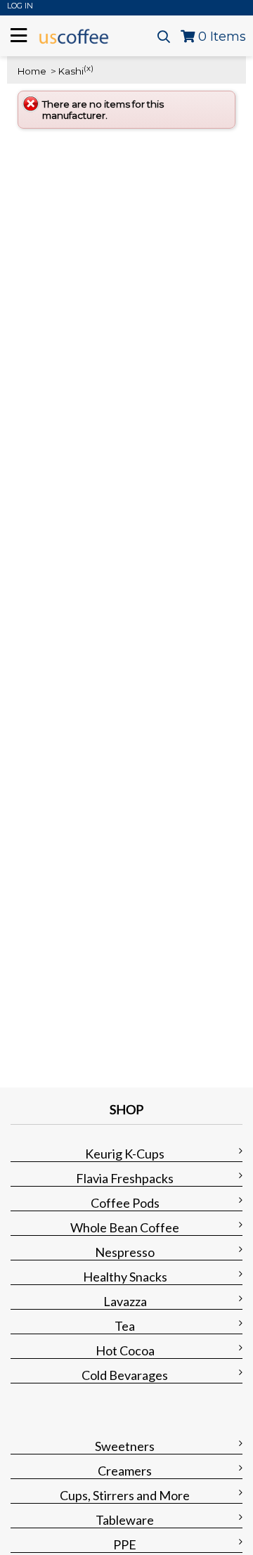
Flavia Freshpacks (125, 1178)
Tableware (125, 1520)
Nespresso (125, 1252)
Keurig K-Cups (124, 1153)
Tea (125, 1326)
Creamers (125, 1470)
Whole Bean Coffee (124, 1227)
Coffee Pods (125, 1203)
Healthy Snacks (125, 1276)
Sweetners (125, 1446)
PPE (124, 1544)
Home (32, 71)
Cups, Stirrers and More (125, 1495)
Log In (20, 6)
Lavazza (125, 1301)
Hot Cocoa (125, 1350)
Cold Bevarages (125, 1375)
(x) (88, 68)
